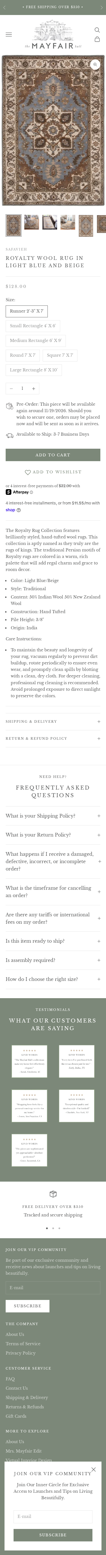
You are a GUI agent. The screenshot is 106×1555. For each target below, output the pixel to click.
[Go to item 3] (50, 222)
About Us (15, 1334)
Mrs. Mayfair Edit (24, 1451)
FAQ (10, 1378)
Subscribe (53, 1535)
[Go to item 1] (13, 225)
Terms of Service (23, 1343)
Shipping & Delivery (27, 1397)
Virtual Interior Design (29, 1460)
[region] (53, 1204)
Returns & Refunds (25, 1406)
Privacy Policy (21, 1353)
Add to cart (53, 455)
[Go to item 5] (86, 226)
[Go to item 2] (32, 222)
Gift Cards (16, 1416)
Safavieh (16, 249)
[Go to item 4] (68, 222)
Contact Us (17, 1388)
